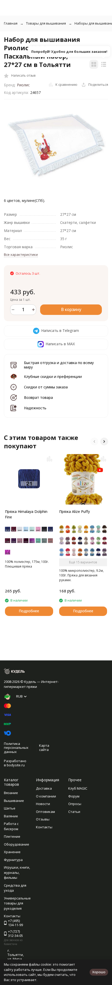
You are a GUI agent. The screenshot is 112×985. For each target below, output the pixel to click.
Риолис (23, 84)
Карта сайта (44, 747)
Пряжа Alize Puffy (74, 511)
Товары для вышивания (46, 23)
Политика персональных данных (16, 747)
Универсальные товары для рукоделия (17, 903)
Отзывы (42, 819)
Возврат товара (38, 397)
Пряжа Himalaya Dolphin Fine (26, 514)
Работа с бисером (11, 826)
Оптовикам (45, 811)
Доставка (44, 788)
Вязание (11, 792)
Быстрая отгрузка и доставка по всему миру (59, 365)
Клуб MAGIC (77, 788)
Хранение (12, 852)
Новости (43, 803)
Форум (73, 796)
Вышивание (14, 800)
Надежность (35, 407)
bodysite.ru (16, 765)
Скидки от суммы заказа (46, 386)
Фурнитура (13, 859)
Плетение (12, 836)
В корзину (71, 309)
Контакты (44, 827)
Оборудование (16, 844)
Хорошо (98, 972)
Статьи (74, 811)
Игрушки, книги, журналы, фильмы (17, 872)
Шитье (9, 808)
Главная (10, 23)
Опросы (74, 803)
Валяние (11, 816)
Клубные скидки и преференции (53, 376)
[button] (94, 441)
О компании (46, 796)
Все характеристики (21, 254)
